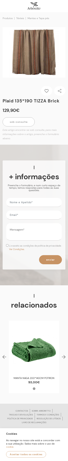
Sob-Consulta (19, 121)
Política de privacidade (20, 418)
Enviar (50, 259)
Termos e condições (48, 414)
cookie (9, 446)
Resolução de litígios (49, 418)
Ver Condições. (17, 249)
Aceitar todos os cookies (26, 454)
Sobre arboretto (41, 410)
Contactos (22, 410)
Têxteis (20, 18)
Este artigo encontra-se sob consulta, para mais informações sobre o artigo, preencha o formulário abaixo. (31, 134)
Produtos (8, 18)
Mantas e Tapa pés (38, 18)
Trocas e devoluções (21, 414)
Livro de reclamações (34, 422)
